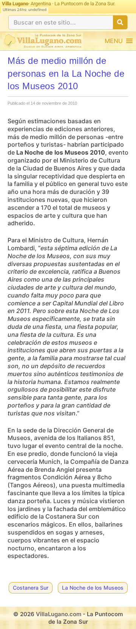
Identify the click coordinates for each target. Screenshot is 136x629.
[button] (114, 40)
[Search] (120, 22)
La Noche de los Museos (93, 587)
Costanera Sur (30, 587)
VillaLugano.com (58, 614)
